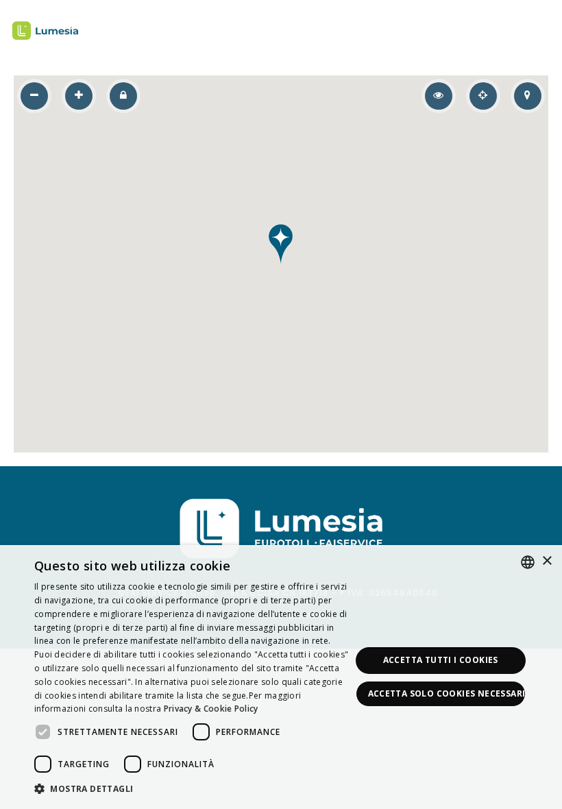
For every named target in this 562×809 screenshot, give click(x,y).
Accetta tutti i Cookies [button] (440, 660)
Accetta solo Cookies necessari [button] (447, 693)
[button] (281, 244)
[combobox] (528, 562)
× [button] (546, 561)
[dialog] (281, 677)
